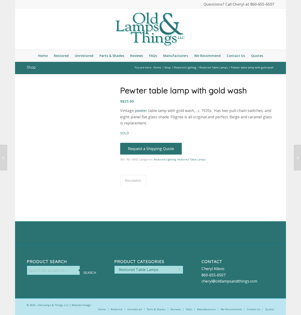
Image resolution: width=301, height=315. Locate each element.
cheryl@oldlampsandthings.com (229, 281)
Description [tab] (133, 180)
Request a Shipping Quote (151, 148)
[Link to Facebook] (28, 3)
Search (89, 273)
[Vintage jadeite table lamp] (3, 158)
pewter (140, 110)
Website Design (81, 305)
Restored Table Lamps (191, 159)
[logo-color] (150, 29)
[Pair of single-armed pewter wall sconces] (297, 158)
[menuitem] (43, 56)
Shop (31, 67)
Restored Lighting (165, 159)
